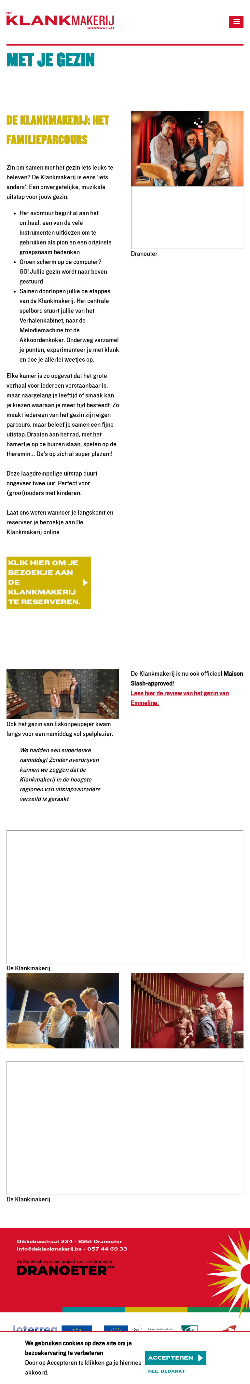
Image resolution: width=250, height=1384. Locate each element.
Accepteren (170, 1358)
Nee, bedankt (166, 1371)
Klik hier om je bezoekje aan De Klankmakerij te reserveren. (44, 582)
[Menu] (236, 22)
